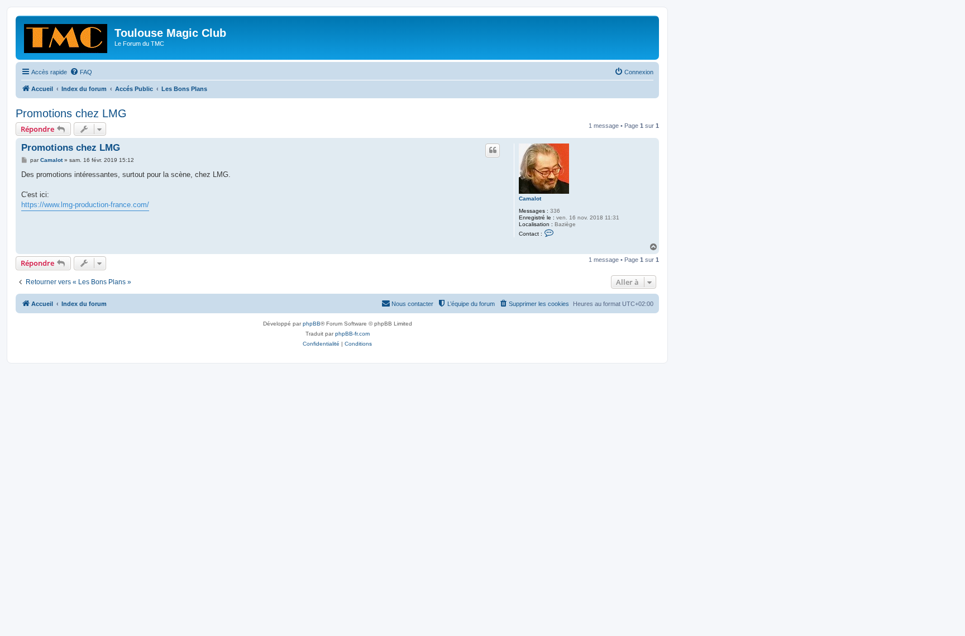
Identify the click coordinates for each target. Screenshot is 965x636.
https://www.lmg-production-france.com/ (85, 204)
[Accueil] (66, 36)
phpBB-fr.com (352, 334)
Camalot (530, 198)
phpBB (312, 324)
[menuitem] (81, 72)
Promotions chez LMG (71, 113)
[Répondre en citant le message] (492, 150)
